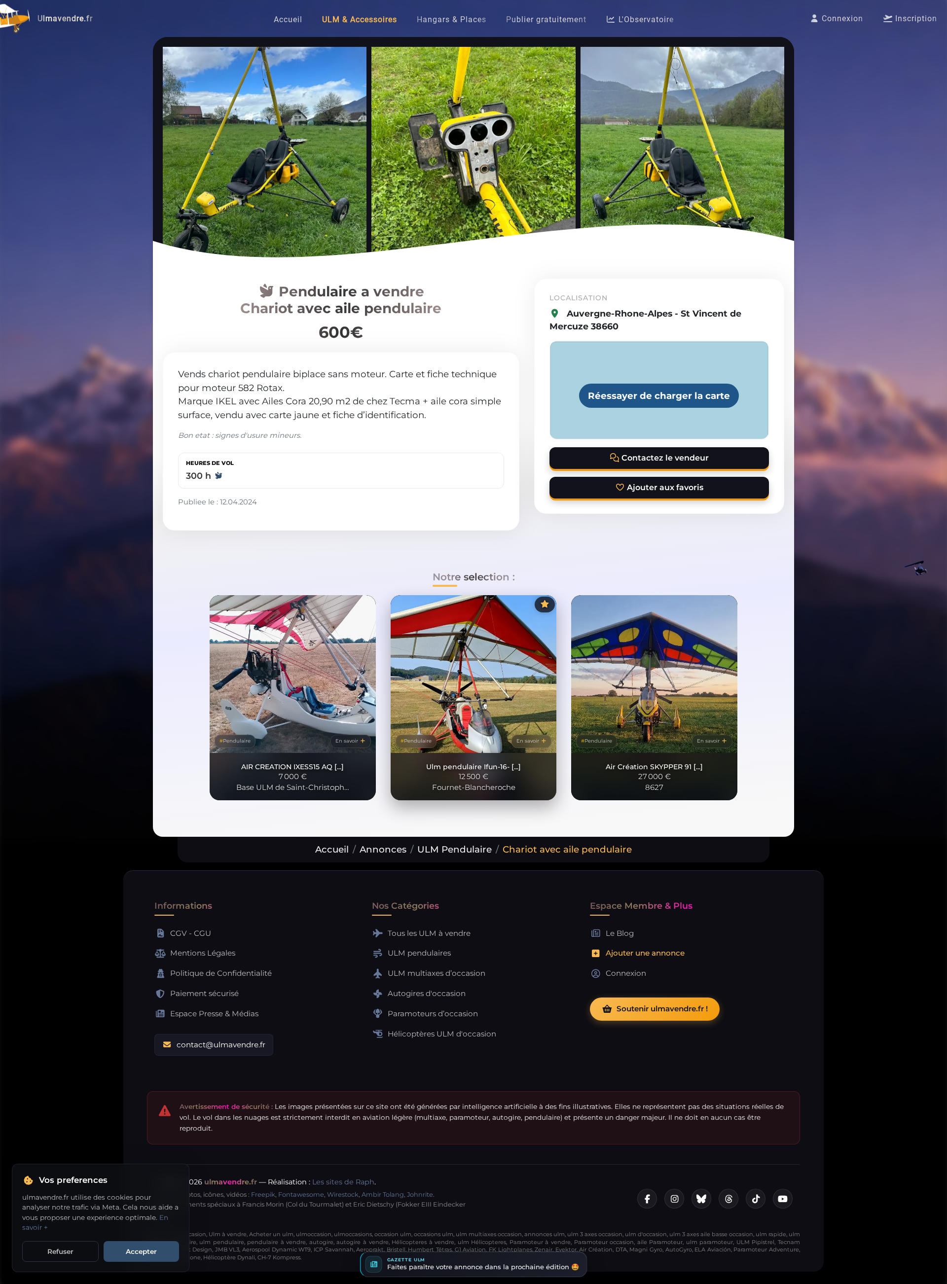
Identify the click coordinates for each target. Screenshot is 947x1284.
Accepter (141, 1251)
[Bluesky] (701, 1199)
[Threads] (728, 1199)
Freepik (263, 1194)
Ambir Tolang (383, 1194)
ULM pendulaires (419, 953)
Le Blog (620, 933)
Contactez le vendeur (664, 458)
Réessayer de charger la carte (659, 395)
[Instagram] (674, 1199)
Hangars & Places (451, 19)
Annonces (383, 849)
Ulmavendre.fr (65, 18)
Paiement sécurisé (204, 993)
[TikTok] (755, 1199)
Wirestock (343, 1194)
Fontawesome (301, 1194)
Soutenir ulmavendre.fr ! (662, 1008)
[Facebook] (647, 1199)
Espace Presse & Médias (214, 1013)
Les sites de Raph (343, 1181)
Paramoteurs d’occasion (433, 1013)
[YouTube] (783, 1199)
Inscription (915, 18)
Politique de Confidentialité (221, 973)
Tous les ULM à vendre (429, 933)
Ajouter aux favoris (664, 487)
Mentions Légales (202, 953)
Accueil (288, 19)
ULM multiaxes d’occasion (436, 973)
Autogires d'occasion (427, 993)
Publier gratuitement (546, 19)
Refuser (60, 1251)
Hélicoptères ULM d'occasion (442, 1033)
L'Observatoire (645, 19)
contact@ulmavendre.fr (221, 1044)
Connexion (841, 18)
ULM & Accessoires (359, 19)
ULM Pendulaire (454, 849)
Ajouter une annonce (645, 953)
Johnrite (420, 1194)
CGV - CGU (190, 933)
